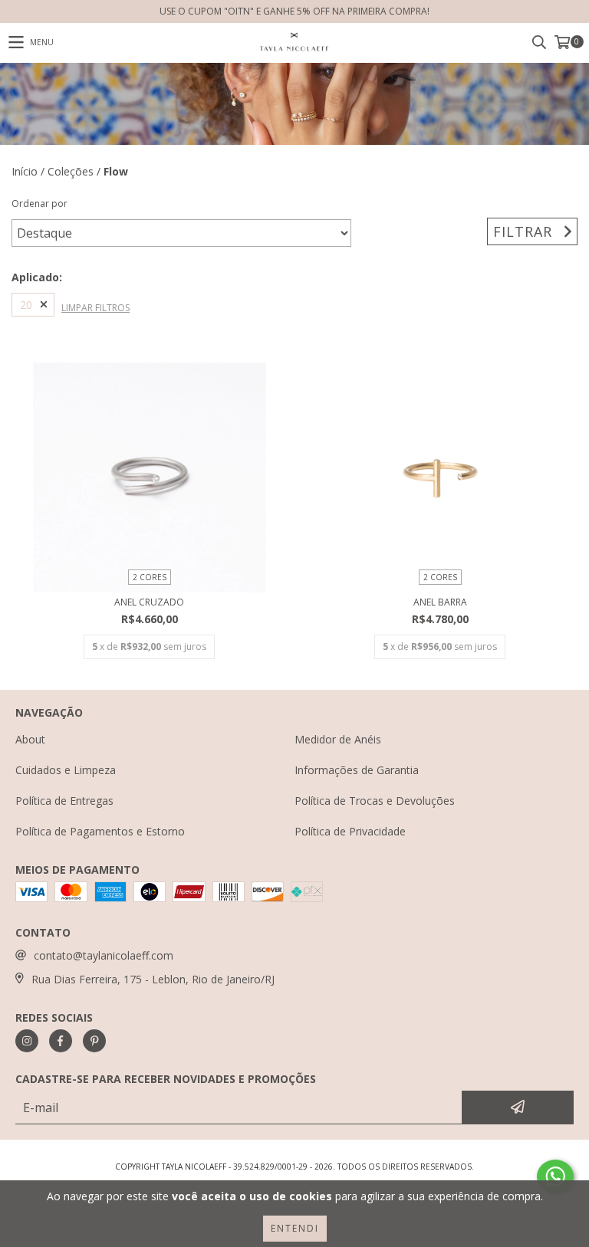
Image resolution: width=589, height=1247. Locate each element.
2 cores (149, 577)
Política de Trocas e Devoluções (374, 800)
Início (25, 171)
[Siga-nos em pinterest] (94, 1040)
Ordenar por (39, 203)
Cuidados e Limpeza (65, 770)
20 (26, 304)
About (30, 739)
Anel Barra (440, 602)
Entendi (295, 1228)
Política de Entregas (64, 800)
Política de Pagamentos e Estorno (100, 831)
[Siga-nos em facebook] (60, 1040)
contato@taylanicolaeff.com (103, 955)
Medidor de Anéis (337, 739)
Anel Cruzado (149, 602)
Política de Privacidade (350, 831)
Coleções (71, 171)
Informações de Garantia (356, 770)
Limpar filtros (95, 307)
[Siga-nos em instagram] (26, 1040)
